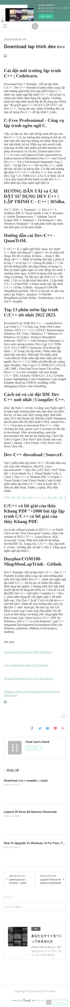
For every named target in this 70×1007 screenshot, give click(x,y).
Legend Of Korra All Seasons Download (30, 812)
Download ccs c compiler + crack (26, 780)
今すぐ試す (46, 16)
